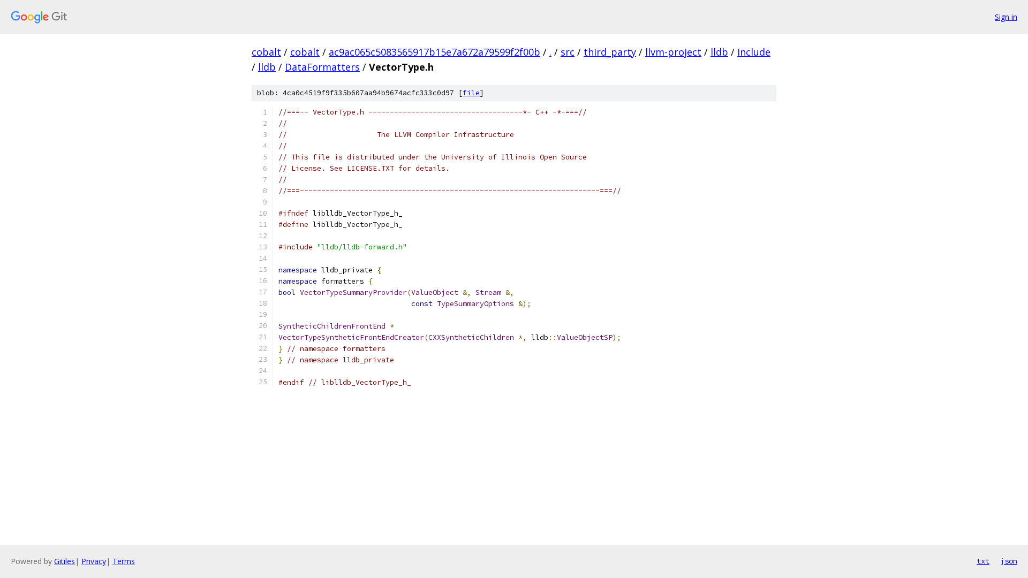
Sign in (1006, 17)
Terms (123, 561)
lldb (719, 51)
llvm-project (673, 51)
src (568, 51)
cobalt (266, 51)
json (1008, 561)
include (753, 51)
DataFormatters (322, 66)
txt (983, 561)
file (471, 92)
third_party (610, 51)
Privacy (93, 561)
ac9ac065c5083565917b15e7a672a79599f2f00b (434, 51)
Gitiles (64, 561)
